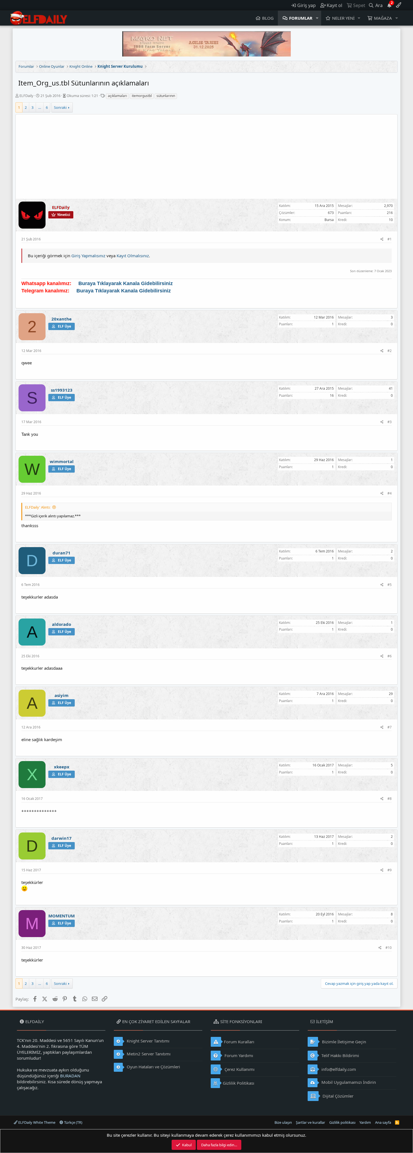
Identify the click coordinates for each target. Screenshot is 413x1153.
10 (391, 219)
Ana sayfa (383, 1122)
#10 (388, 947)
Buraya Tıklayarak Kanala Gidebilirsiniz (125, 283)
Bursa (329, 219)
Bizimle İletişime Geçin (343, 1041)
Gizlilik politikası (342, 1122)
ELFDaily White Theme (36, 1122)
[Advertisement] (206, 156)
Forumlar (300, 18)
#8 (389, 798)
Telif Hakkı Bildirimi (339, 1055)
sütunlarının (165, 95)
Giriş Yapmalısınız (88, 255)
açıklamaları (117, 95)
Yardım (365, 1122)
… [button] (39, 107)
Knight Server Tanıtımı (147, 1041)
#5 (389, 584)
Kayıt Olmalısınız (133, 255)
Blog (268, 18)
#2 (389, 350)
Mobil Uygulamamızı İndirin (348, 1082)
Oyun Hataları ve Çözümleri (153, 1066)
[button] (317, 18)
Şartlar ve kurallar (310, 1122)
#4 (389, 493)
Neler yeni (343, 18)
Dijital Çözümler (337, 1096)
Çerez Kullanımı (239, 1069)
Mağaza (383, 18)
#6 (389, 656)
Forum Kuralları (239, 1041)
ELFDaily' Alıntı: (37, 507)
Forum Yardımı (238, 1055)
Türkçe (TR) (72, 1122)
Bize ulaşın (283, 1122)
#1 (389, 239)
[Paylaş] (381, 239)
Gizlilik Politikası (238, 1083)
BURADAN (70, 1075)
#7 (389, 727)
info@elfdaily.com (338, 1069)
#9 (389, 870)
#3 (389, 421)
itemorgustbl (142, 95)
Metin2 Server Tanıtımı (148, 1054)
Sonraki (60, 107)
